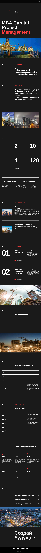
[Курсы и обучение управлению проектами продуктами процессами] (14, 548)
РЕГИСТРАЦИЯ (19, 260)
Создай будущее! (25, 535)
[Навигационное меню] (39, 1)
